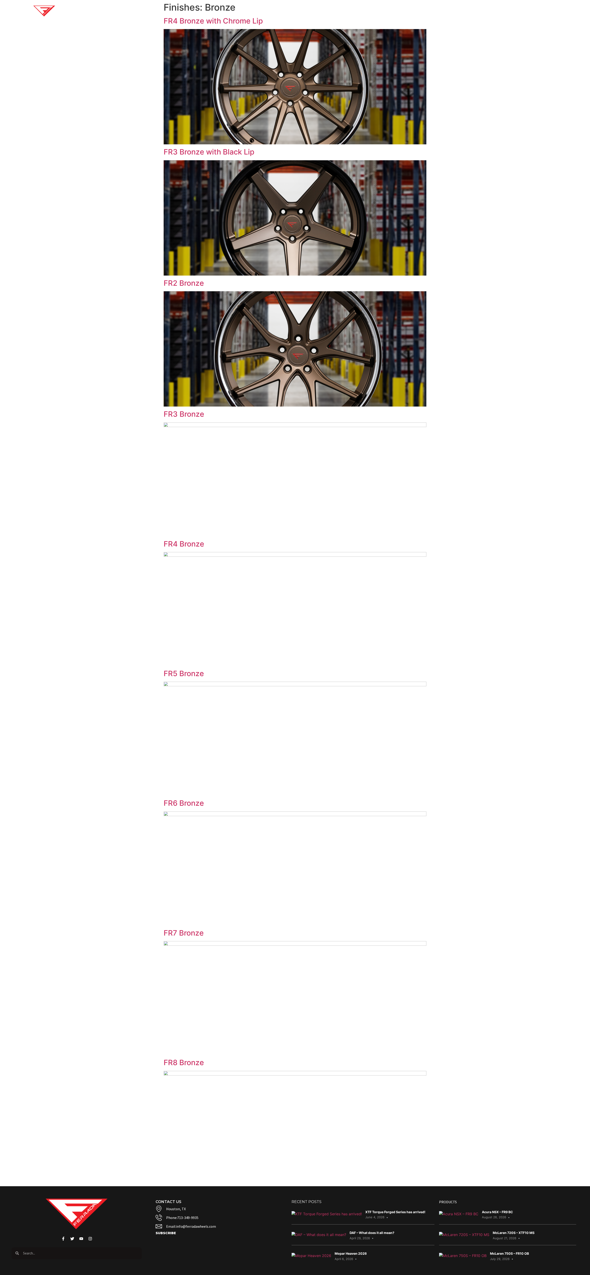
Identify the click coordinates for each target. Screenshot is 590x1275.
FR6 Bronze (184, 803)
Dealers (482, 11)
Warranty (457, 11)
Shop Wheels (349, 11)
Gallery (382, 11)
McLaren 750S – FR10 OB (509, 1253)
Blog (407, 11)
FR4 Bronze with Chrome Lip (213, 20)
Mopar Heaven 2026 (351, 1253)
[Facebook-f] (526, 11)
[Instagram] (543, 11)
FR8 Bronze (184, 1062)
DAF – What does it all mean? (372, 1233)
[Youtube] (534, 11)
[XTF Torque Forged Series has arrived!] (327, 1214)
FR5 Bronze (184, 673)
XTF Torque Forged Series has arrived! (395, 1212)
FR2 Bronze (184, 283)
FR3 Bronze (184, 414)
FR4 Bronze (184, 543)
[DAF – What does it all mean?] (319, 1234)
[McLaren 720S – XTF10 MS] (464, 1234)
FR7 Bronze (184, 932)
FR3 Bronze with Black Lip (209, 151)
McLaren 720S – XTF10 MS (513, 1233)
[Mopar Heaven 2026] (311, 1255)
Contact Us (430, 11)
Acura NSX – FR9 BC (497, 1212)
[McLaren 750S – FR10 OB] (463, 1255)
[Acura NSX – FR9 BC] (458, 1214)
